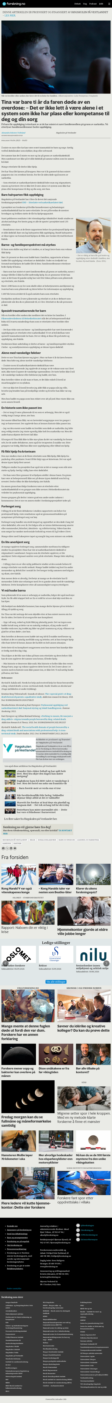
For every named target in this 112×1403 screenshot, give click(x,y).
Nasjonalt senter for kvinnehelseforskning (58, 1334)
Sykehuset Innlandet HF (88, 1344)
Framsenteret (10, 1334)
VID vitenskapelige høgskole (90, 1384)
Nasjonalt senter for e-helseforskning (56, 1331)
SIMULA (83, 1317)
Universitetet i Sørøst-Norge (90, 1372)
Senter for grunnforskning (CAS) (91, 1323)
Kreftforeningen (11, 1368)
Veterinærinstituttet (87, 1381)
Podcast (93, 4)
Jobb (101, 4)
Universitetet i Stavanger (89, 1369)
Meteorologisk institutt (14, 1376)
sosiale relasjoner (47, 840)
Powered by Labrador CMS (56, 1399)
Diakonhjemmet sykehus (14, 1314)
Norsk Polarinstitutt (50, 1367)
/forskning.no (87, 1230)
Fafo (7, 1322)
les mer (10, 15)
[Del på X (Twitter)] (7, 848)
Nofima (45, 1343)
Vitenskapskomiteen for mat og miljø (93, 1387)
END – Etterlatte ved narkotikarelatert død (42, 202)
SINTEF (83, 1320)
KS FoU (8, 1365)
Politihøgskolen (86, 1302)
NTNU (45, 1316)
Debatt (77, 4)
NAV (7, 1379)
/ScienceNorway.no (89, 1239)
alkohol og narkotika (88, 840)
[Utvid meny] (109, 4)
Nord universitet (48, 1346)
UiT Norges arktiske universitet (91, 1353)
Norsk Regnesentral (50, 1370)
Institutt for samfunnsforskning (17, 1362)
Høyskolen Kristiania (13, 1359)
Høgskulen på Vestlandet (14, 1356)
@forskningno (87, 1225)
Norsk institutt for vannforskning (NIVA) (57, 1383)
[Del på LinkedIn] (11, 848)
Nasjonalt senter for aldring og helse (56, 1328)
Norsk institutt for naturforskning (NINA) (57, 1379)
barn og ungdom (67, 840)
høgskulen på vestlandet (15, 840)
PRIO (82, 1305)
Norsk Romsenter (49, 1373)
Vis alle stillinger (56, 981)
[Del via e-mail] (15, 848)
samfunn (7, 843)
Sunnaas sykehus (86, 1341)
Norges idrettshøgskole (51, 1364)
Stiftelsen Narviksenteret (89, 1338)
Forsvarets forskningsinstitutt (16, 1331)
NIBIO (8, 1383)
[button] (6, 963)
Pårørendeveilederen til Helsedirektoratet (21, 318)
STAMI (82, 1332)
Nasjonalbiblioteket (50, 1319)
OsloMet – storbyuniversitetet (53, 1386)
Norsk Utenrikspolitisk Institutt (54, 1376)
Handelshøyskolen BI (13, 1340)
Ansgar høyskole (12, 1302)
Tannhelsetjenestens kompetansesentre (94, 1347)
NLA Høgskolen (48, 1302)
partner (17, 843)
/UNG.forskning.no (89, 1235)
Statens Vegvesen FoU (88, 1335)
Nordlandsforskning (50, 1349)
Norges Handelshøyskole (52, 1355)
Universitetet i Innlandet (88, 1362)
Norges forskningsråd (51, 1358)
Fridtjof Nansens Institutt (14, 1337)
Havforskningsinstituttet (14, 1343)
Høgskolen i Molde (12, 1346)
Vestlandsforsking (86, 1378)
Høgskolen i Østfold (13, 1349)
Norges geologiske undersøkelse (54, 1361)
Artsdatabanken (11, 1311)
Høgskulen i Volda (12, 1352)
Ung (85, 4)
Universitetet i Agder (87, 1356)
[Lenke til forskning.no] (35, 3)
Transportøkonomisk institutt (91, 1350)
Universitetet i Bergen (88, 1359)
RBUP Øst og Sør (86, 1308)
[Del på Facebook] (3, 848)
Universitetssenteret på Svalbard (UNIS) (94, 1375)
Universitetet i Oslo (87, 1365)
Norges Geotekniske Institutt (53, 1352)
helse (32, 840)
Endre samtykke (14, 1288)
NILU (7, 1391)
